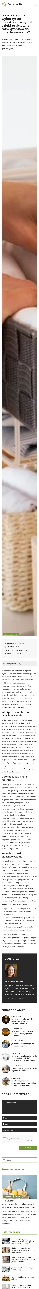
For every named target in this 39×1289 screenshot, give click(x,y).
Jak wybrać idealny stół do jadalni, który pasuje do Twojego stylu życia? (22, 1021)
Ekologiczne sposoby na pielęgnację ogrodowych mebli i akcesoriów (23, 1250)
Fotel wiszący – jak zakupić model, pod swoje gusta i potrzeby (22, 1033)
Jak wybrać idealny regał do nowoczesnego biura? (22, 1045)
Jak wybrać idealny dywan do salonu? (22, 1278)
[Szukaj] (4, 1159)
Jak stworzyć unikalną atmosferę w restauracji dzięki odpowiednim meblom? (23, 1083)
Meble (6, 634)
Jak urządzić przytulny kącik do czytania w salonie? (24, 1069)
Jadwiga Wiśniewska (15, 643)
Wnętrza (14, 634)
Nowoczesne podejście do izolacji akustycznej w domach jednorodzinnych (23, 1259)
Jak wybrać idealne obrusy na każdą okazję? (22, 1269)
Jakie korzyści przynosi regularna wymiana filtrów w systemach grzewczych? (22, 1241)
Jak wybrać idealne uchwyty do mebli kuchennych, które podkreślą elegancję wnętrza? (24, 1058)
